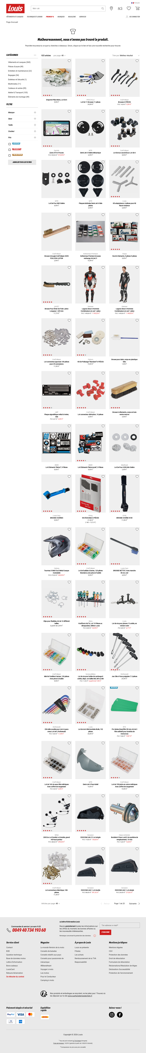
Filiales (77, 951)
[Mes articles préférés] (128, 8)
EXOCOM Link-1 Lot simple (124, 890)
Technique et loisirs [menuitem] (34, 17)
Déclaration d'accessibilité (119, 969)
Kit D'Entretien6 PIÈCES (90, 518)
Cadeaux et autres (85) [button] (17, 88)
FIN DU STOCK (17, 155)
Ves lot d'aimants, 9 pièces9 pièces (124, 256)
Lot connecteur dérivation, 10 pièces (90, 414)
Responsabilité (81, 962)
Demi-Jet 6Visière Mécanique (90, 153)
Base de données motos (16, 958)
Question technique (14, 955)
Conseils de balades (48, 951)
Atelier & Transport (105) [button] (18, 92)
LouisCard (10, 969)
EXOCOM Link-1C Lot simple (90, 837)
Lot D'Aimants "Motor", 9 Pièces (57, 467)
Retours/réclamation (14, 973)
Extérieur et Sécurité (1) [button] (17, 79)
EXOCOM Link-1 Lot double (90, 890)
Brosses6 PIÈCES (124, 102)
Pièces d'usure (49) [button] (15, 66)
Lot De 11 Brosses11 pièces (90, 102)
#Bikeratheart (45, 966)
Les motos (44, 973)
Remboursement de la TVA (85, 958)
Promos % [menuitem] (50, 17)
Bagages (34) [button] (13, 75)
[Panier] (137, 8)
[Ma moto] (120, 8)
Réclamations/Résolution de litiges (123, 966)
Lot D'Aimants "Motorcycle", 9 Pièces (90, 467)
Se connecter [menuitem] (134, 17)
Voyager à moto (46, 969)
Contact (9, 947)
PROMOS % (17, 149)
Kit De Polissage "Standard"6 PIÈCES (91, 362)
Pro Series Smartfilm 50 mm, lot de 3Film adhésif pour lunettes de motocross (124, 731)
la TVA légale (77, 1041)
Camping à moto (47, 980)
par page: (57, 55)
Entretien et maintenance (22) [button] (20, 71)
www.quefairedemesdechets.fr (80, 996)
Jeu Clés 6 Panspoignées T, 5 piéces (124, 676)
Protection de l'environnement (121, 973)
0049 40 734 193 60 (29, 930)
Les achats (79, 955)
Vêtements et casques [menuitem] (14, 17)
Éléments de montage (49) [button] (18, 97)
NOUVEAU (16, 143)
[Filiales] (111, 8)
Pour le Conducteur (48, 977)
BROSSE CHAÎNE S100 (124, 518)
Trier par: (115, 55)
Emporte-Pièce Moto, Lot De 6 (56, 100)
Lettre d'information (14, 962)
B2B (8, 951)
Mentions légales (116, 947)
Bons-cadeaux (12, 966)
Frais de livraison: (58, 1043)
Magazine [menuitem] (72, 17)
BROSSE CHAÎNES (56, 518)
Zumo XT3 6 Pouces (57, 153)
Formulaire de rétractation (119, 962)
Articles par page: (48, 903)
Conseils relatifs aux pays (50, 955)
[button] (136, 3)
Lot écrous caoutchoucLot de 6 (124, 153)
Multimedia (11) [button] (14, 84)
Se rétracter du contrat (15, 977)
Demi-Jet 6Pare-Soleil (90, 784)
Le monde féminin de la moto (52, 947)
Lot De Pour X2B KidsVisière (124, 467)
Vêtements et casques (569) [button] (19, 62)
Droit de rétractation (117, 958)
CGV (110, 951)
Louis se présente (82, 947)
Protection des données (118, 955)
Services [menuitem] (82, 17)
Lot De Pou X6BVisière (57, 203)
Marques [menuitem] (60, 17)
